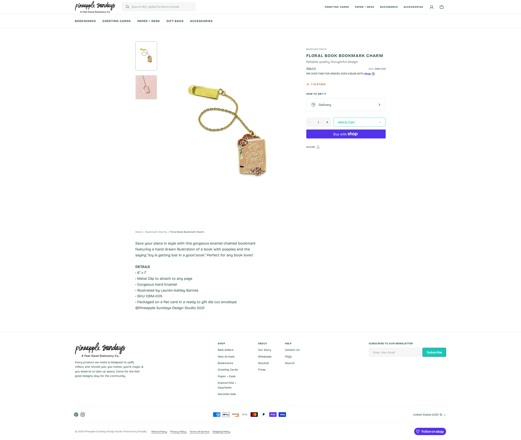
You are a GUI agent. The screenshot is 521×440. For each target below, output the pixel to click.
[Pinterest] (328, 157)
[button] (431, 7)
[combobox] (162, 7)
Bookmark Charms (156, 231)
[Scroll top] (516, 435)
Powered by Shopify (135, 431)
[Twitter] (313, 157)
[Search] (125, 7)
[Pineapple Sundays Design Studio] (95, 7)
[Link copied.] (336, 157)
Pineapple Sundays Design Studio (103, 431)
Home (138, 231)
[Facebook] (320, 157)
